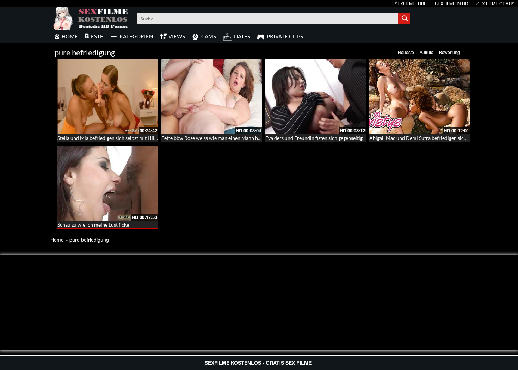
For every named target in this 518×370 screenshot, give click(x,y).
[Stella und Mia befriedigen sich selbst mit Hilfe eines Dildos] (107, 96)
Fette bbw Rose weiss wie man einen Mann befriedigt (219, 138)
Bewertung (449, 52)
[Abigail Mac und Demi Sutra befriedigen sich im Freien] (419, 96)
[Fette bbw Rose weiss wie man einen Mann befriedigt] (211, 96)
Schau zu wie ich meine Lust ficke (93, 225)
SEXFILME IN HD (451, 3)
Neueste (406, 52)
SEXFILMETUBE (411, 3)
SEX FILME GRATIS (495, 3)
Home (57, 239)
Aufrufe (426, 52)
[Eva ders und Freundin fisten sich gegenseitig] (315, 96)
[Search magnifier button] (405, 18)
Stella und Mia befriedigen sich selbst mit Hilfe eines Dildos (121, 138)
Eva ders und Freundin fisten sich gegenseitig (314, 138)
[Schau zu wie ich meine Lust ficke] (107, 183)
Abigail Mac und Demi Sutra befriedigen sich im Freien (428, 138)
